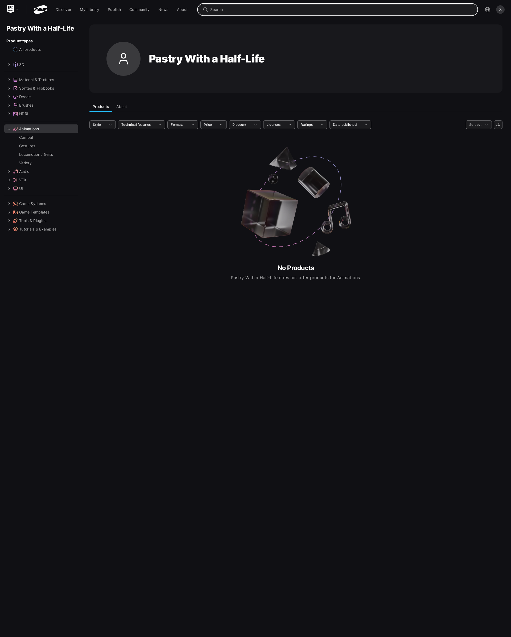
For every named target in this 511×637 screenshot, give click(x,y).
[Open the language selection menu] (487, 9)
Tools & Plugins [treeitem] (32, 220)
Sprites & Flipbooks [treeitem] (36, 88)
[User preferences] (498, 124)
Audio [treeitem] (24, 171)
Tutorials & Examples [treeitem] (38, 229)
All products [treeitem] (30, 49)
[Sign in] (500, 9)
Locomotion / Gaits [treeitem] (36, 154)
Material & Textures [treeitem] (36, 79)
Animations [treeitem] (29, 129)
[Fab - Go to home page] (40, 9)
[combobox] (341, 9)
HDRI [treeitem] (23, 113)
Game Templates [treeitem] (34, 212)
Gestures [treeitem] (27, 146)
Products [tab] (101, 106)
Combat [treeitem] (26, 137)
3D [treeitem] (21, 64)
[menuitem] (63, 9)
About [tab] (121, 106)
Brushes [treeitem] (26, 105)
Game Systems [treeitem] (32, 203)
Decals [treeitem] (25, 96)
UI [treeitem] (21, 188)
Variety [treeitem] (25, 163)
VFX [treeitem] (22, 180)
